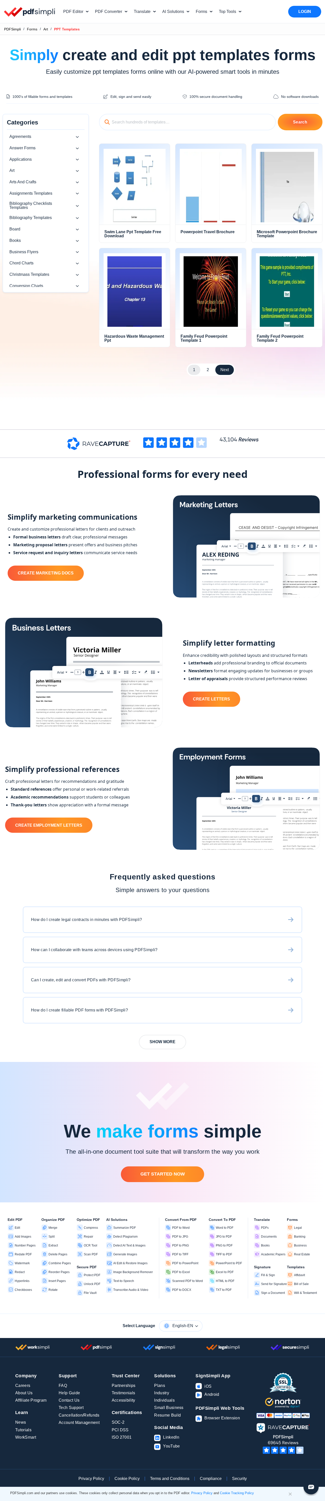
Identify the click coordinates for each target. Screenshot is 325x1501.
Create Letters (211, 699)
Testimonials (123, 1393)
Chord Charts (21, 263)
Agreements (20, 136)
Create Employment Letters (48, 825)
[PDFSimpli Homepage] (30, 11)
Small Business (168, 1407)
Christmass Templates (29, 274)
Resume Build (167, 1415)
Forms (32, 29)
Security (239, 1478)
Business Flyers (23, 252)
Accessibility (123, 1400)
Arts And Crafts (22, 182)
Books (15, 240)
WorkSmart (25, 1437)
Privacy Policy (91, 1478)
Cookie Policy (127, 1478)
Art (45, 29)
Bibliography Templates (30, 217)
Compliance (211, 1478)
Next (224, 370)
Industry (161, 1393)
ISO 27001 (122, 1437)
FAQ (63, 1385)
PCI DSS (120, 1430)
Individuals (164, 1400)
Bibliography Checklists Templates (30, 205)
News (20, 1422)
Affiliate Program (30, 1400)
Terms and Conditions (169, 1478)
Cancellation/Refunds (79, 1415)
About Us (24, 1393)
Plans (159, 1385)
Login (304, 11)
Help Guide (69, 1393)
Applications (20, 159)
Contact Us (69, 1400)
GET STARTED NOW (162, 1174)
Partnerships (124, 1385)
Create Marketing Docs (46, 573)
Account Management (79, 1422)
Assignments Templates (30, 193)
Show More (162, 1042)
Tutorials (23, 1430)
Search (300, 122)
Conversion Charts (26, 286)
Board (14, 229)
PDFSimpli (12, 29)
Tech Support (71, 1407)
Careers (22, 1385)
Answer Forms (22, 148)
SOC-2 (118, 1422)
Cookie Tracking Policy (237, 1493)
